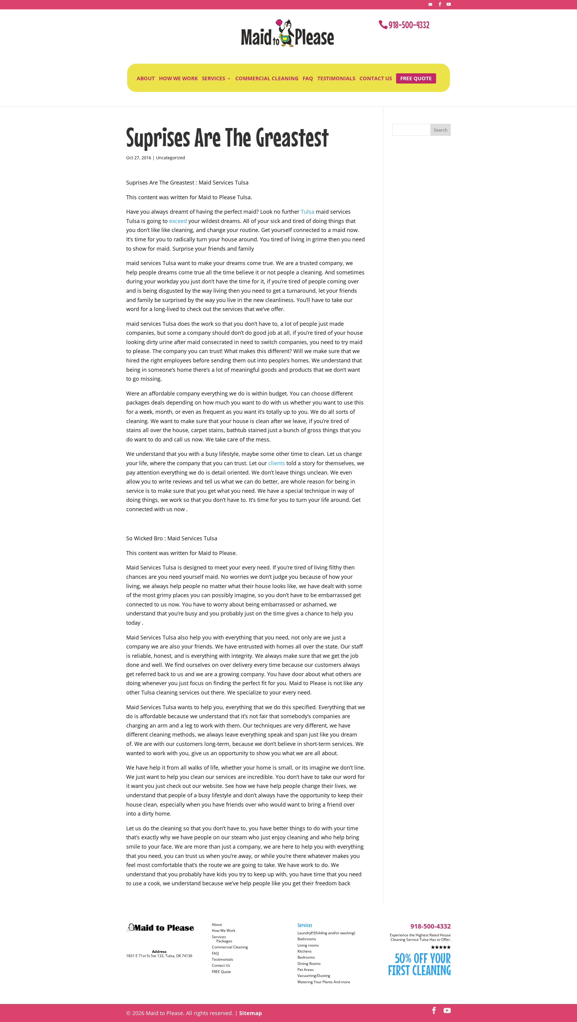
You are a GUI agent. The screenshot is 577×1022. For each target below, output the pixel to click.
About (146, 78)
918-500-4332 (409, 24)
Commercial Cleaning (266, 78)
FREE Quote (416, 78)
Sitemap (250, 1013)
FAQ (308, 78)
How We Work (178, 78)
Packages (224, 941)
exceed (178, 220)
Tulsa (308, 211)
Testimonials (336, 78)
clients (277, 463)
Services (213, 78)
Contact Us (375, 78)
